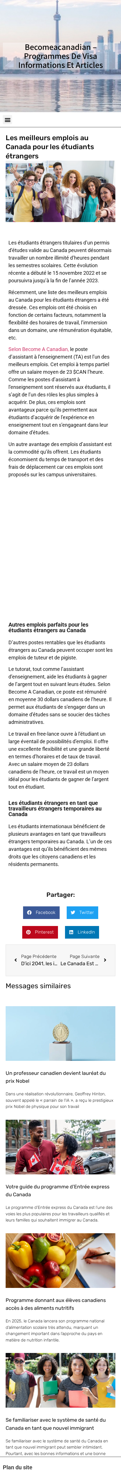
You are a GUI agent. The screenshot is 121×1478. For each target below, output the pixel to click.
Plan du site (17, 1467)
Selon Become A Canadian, (38, 349)
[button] (7, 119)
